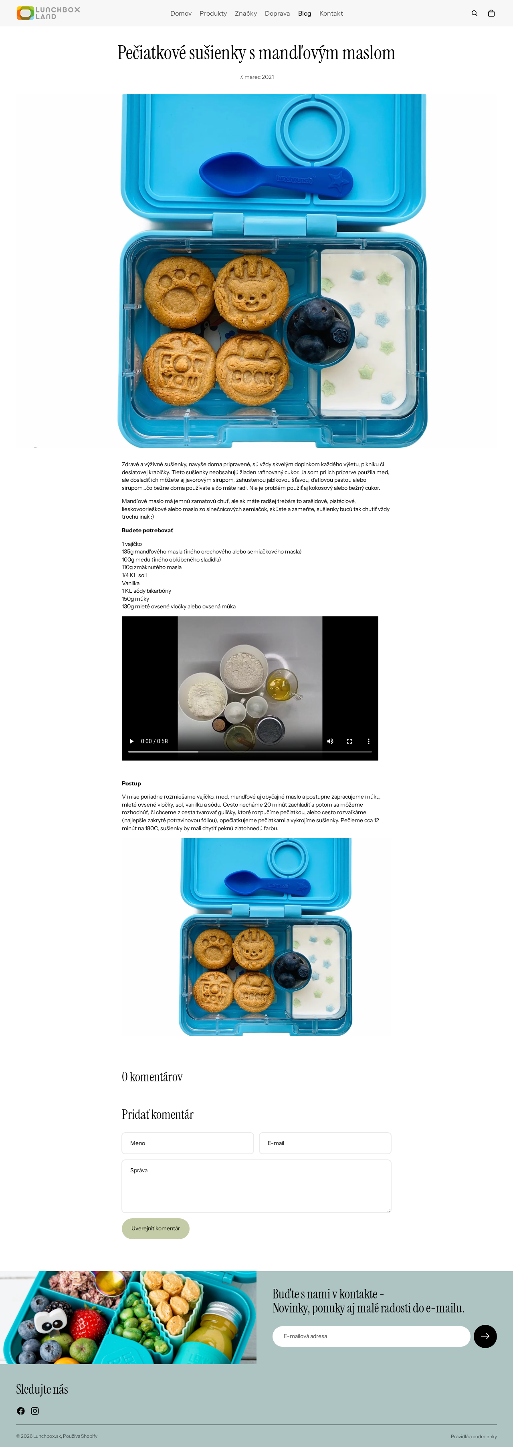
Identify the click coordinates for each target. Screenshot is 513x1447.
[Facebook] (21, 1411)
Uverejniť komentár (155, 1228)
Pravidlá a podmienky (474, 1436)
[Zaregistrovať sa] (485, 1336)
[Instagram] (35, 1411)
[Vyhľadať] (474, 13)
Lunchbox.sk (47, 1436)
